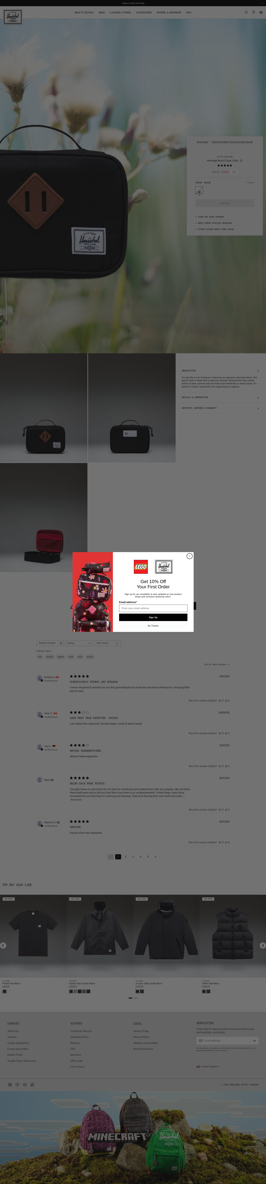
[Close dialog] (189, 556)
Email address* (128, 602)
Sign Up (153, 617)
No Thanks (153, 625)
